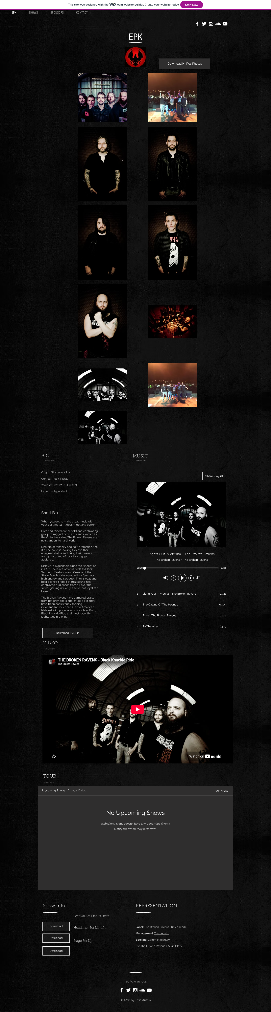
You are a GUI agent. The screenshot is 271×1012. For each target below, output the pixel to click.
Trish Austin (161, 933)
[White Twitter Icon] (204, 24)
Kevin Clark (178, 927)
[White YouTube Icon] (225, 24)
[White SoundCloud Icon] (218, 24)
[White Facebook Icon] (197, 24)
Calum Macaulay (159, 939)
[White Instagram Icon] (211, 24)
